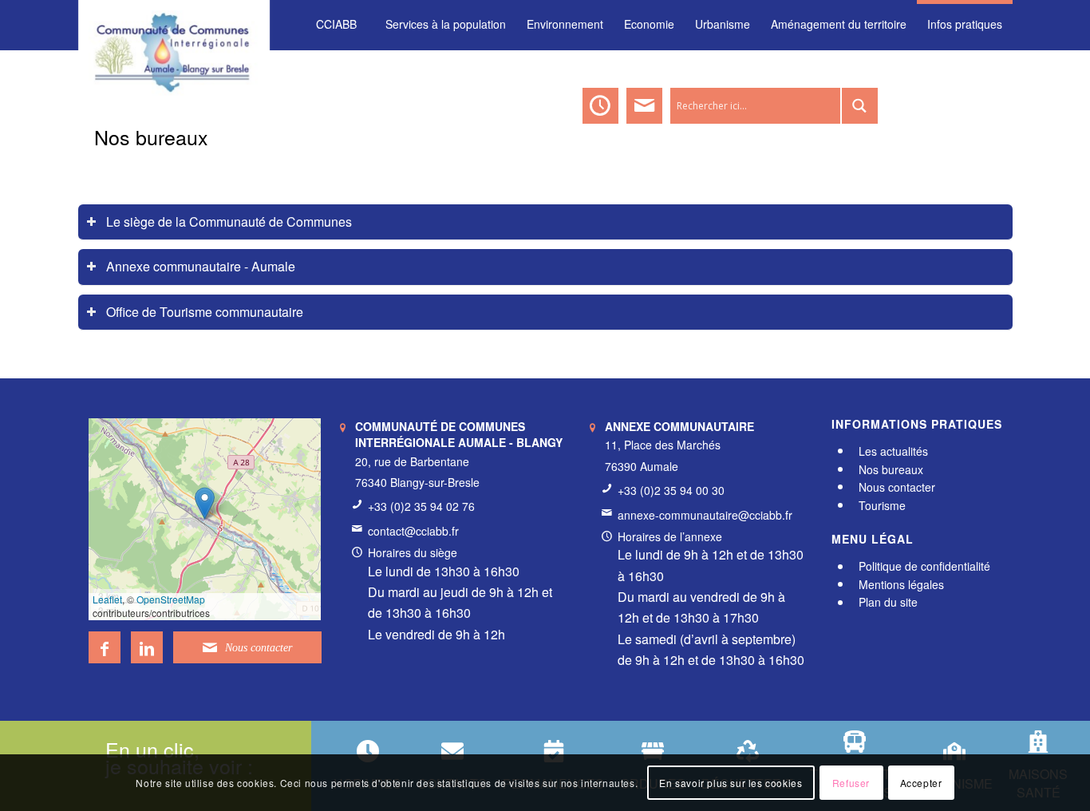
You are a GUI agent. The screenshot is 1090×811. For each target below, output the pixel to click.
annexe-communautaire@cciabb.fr (705, 515)
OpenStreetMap (170, 599)
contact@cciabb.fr (413, 531)
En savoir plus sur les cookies (730, 782)
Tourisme (882, 505)
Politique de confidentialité (924, 567)
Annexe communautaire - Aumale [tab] (200, 266)
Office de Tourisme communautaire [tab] (204, 312)
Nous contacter (897, 487)
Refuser (851, 782)
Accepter (921, 782)
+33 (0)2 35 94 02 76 (421, 506)
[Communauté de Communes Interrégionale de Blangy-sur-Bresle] (174, 24)
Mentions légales (901, 584)
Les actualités (893, 451)
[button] (205, 503)
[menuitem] (336, 24)
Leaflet (107, 599)
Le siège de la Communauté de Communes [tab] (229, 221)
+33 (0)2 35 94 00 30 (671, 490)
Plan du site (888, 603)
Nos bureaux (151, 136)
